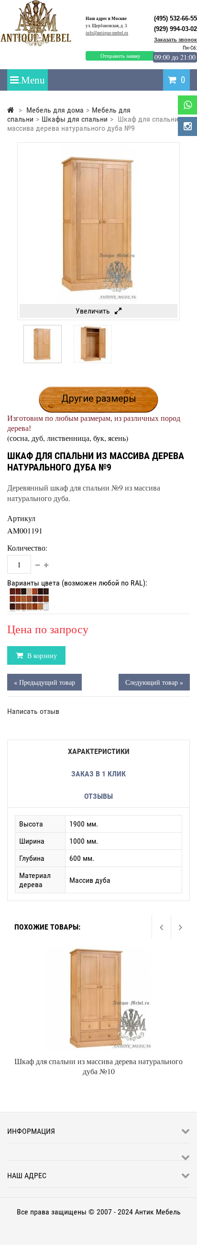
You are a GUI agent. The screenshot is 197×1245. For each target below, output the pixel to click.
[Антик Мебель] (39, 44)
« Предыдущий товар (44, 682)
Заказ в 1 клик (98, 773)
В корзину (41, 655)
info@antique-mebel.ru (107, 33)
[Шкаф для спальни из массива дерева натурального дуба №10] (98, 950)
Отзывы (98, 796)
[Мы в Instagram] (187, 126)
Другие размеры (98, 398)
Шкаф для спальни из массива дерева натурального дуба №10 (98, 1066)
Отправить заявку (120, 56)
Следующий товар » (154, 682)
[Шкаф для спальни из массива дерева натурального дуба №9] (42, 360)
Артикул (21, 518)
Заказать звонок (175, 39)
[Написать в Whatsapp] (187, 105)
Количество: (27, 548)
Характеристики (99, 751)
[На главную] (10, 110)
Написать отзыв (33, 711)
